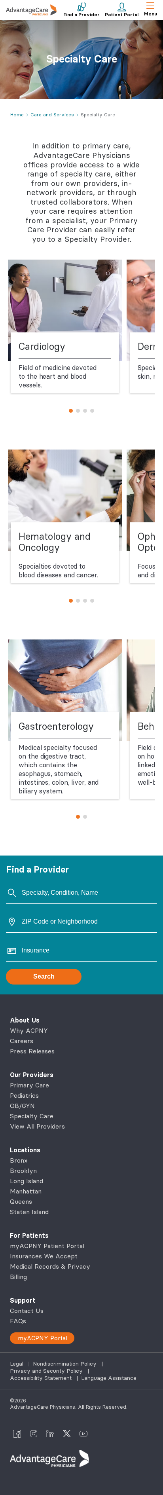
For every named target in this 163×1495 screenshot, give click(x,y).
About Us (25, 1020)
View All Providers (37, 1126)
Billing (18, 1277)
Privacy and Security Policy (47, 1370)
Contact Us (27, 1311)
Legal (17, 1363)
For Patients (29, 1235)
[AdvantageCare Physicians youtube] (83, 1433)
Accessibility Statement (41, 1377)
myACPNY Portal (42, 1338)
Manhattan (26, 1191)
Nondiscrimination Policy (65, 1363)
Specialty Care (31, 1116)
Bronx (19, 1160)
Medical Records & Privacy (50, 1266)
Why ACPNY (29, 1030)
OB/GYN (22, 1106)
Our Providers (31, 1075)
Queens (21, 1201)
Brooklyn (23, 1170)
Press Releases (32, 1051)
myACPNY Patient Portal (47, 1246)
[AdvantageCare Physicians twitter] (67, 1433)
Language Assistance (108, 1377)
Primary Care (29, 1085)
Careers (21, 1041)
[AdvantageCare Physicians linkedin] (50, 1433)
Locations (25, 1150)
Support (23, 1300)
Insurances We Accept (44, 1256)
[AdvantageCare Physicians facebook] (17, 1433)
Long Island (26, 1181)
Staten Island (29, 1212)
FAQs (18, 1321)
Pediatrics (24, 1095)
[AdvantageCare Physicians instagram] (34, 1433)
